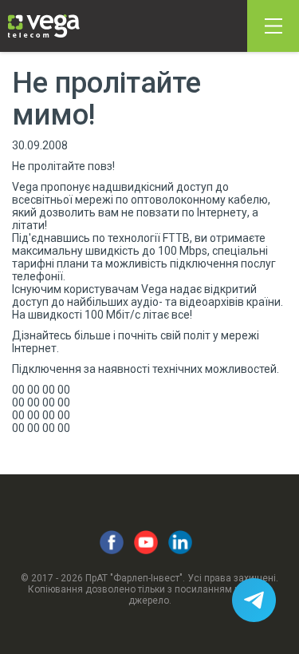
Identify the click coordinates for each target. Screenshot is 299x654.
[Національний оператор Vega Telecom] (44, 26)
